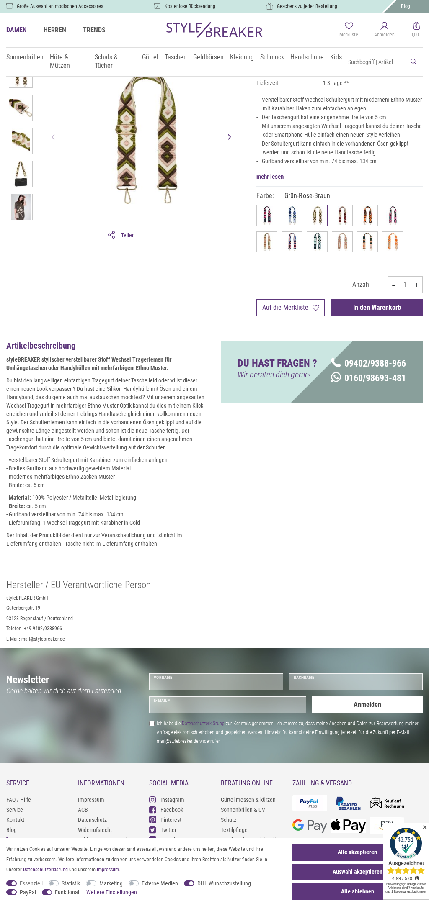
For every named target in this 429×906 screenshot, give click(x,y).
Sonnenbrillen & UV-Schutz (243, 814)
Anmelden (367, 704)
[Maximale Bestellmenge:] (416, 285)
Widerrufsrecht (95, 829)
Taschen (176, 57)
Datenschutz (92, 819)
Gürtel (150, 57)
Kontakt (15, 819)
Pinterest (170, 819)
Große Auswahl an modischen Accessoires (60, 6)
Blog (405, 6)
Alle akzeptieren (357, 852)
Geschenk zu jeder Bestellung (307, 6)
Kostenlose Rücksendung (190, 6)
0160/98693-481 (375, 378)
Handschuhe (307, 57)
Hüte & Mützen (60, 61)
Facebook (171, 809)
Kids (336, 57)
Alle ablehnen (357, 891)
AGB (83, 809)
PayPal (28, 892)
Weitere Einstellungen (111, 892)
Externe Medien (160, 883)
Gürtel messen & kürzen (248, 799)
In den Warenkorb (377, 307)
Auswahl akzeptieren (357, 871)
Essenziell (31, 883)
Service (14, 809)
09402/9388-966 (375, 363)
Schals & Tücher (106, 61)
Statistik (71, 883)
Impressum (91, 799)
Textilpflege (234, 829)
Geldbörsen (208, 57)
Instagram (172, 799)
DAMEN (16, 30)
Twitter (168, 829)
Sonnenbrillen (25, 57)
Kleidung (242, 57)
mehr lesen (270, 176)
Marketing (111, 883)
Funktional (67, 892)
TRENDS (94, 30)
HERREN (55, 30)
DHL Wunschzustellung (224, 883)
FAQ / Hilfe (18, 799)
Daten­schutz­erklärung (45, 870)
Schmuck (272, 57)
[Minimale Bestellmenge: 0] (393, 285)
